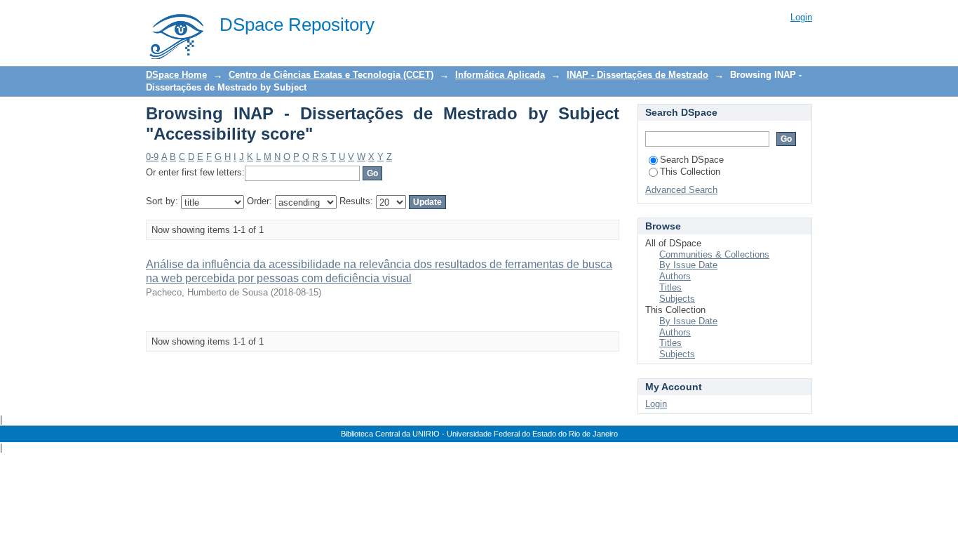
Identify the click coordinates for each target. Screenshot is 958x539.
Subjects (677, 298)
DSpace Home (176, 74)
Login (801, 17)
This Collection (690, 171)
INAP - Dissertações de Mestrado (637, 74)
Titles (670, 287)
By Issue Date (688, 265)
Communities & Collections (714, 254)
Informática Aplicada (500, 74)
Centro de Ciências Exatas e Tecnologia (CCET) (331, 74)
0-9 (152, 157)
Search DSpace (692, 159)
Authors (675, 276)
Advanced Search (681, 190)
